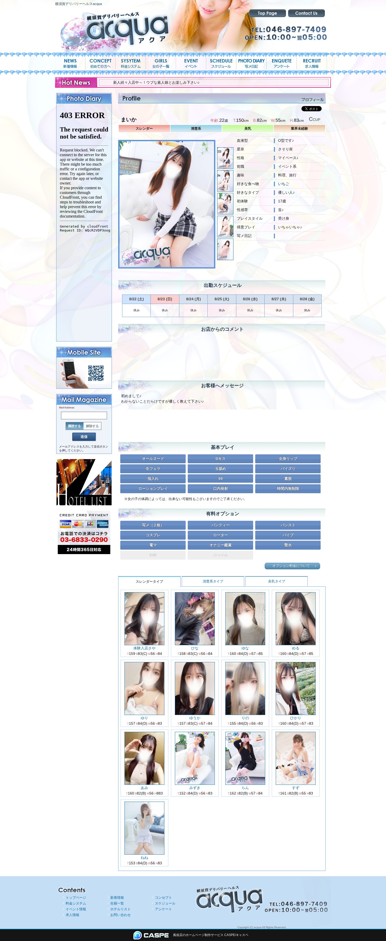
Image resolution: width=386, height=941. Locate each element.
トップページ (76, 898)
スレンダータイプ (149, 581)
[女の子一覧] (161, 63)
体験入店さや (144, 648)
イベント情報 (76, 909)
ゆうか (194, 718)
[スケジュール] (221, 63)
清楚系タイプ (213, 581)
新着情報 (117, 898)
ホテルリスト (120, 909)
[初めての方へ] (100, 63)
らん (245, 788)
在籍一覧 (117, 903)
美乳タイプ (276, 581)
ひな (195, 648)
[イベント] (191, 63)
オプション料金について (291, 566)
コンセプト (163, 898)
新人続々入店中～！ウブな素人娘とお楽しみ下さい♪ (118, 82)
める (295, 648)
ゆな (245, 648)
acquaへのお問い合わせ (306, 13)
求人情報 (72, 915)
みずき (194, 788)
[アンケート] (282, 63)
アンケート (163, 909)
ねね (144, 857)
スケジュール (165, 903)
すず (295, 788)
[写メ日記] (251, 63)
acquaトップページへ (267, 13)
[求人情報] (312, 63)
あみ (144, 788)
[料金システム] (131, 63)
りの (245, 718)
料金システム (76, 903)
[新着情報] (70, 63)
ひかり (295, 718)
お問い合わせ (120, 915)
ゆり (144, 718)
